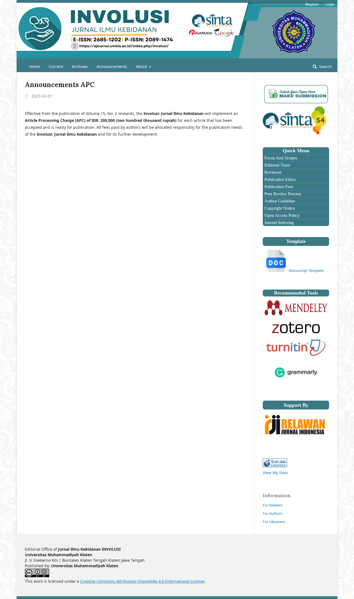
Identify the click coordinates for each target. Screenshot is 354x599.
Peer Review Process (282, 193)
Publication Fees (278, 186)
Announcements (112, 66)
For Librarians (274, 521)
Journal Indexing (278, 222)
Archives (80, 66)
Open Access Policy (281, 215)
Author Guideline (279, 201)
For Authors (272, 513)
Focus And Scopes (280, 158)
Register (312, 4)
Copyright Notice (279, 208)
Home (34, 66)
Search (325, 66)
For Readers (272, 505)
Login (330, 4)
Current (56, 66)
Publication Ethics (279, 179)
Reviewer (272, 172)
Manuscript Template (306, 270)
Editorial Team (276, 165)
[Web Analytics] (275, 465)
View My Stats (275, 472)
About (142, 66)
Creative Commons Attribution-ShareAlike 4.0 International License (142, 581)
